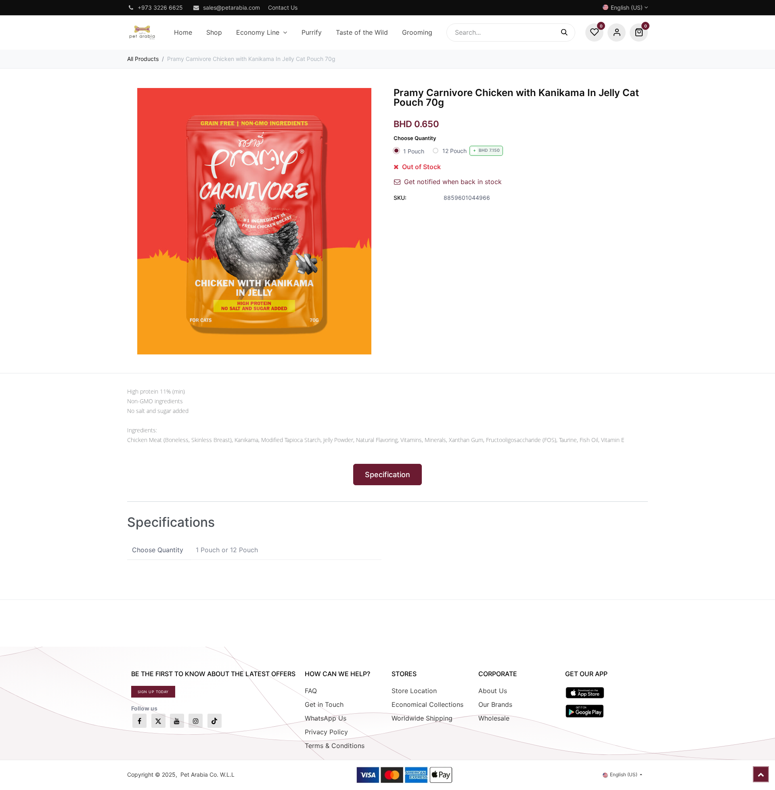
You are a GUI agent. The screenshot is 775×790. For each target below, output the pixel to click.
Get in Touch (324, 704)
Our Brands (495, 704)
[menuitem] (183, 32)
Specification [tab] (387, 474)
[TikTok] (214, 721)
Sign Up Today (153, 691)
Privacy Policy (326, 732)
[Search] (568, 32)
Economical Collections (427, 704)
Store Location (414, 691)
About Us (492, 691)
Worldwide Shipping (422, 718)
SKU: (400, 197)
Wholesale (493, 718)
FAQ (311, 691)
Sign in (616, 32)
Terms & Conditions (334, 746)
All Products (143, 58)
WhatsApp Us (325, 718)
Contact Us (282, 7)
